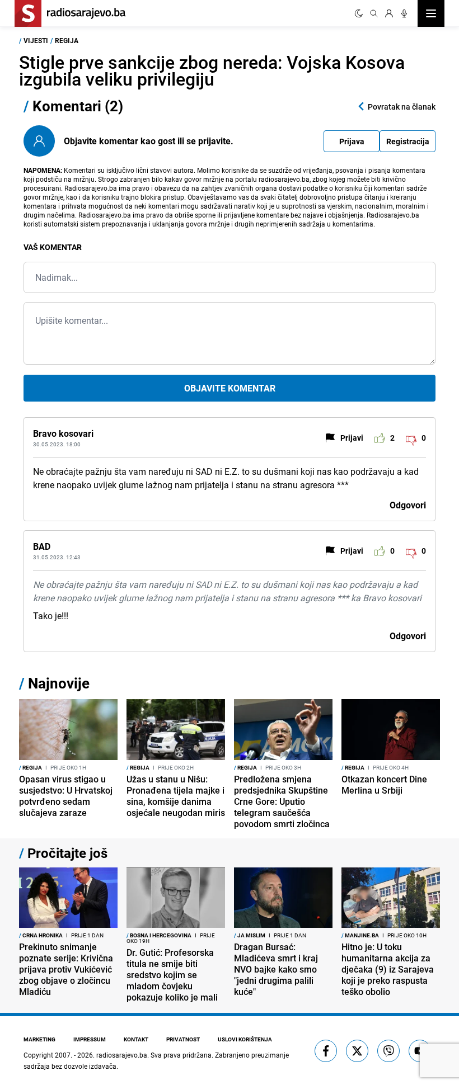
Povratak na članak (401, 106)
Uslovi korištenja (245, 1039)
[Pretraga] (374, 13)
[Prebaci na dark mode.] (359, 13)
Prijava (351, 141)
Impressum (89, 1039)
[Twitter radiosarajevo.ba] (357, 1051)
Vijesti (36, 40)
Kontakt (136, 1039)
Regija (66, 40)
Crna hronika (41, 935)
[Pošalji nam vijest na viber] (388, 1051)
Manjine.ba (360, 935)
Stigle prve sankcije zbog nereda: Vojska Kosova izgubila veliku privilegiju (212, 70)
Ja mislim (249, 935)
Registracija (407, 141)
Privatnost (183, 1039)
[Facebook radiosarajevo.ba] (326, 1051)
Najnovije (59, 683)
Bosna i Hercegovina (159, 935)
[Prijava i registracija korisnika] (389, 13)
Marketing (39, 1039)
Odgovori (408, 505)
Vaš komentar (53, 247)
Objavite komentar (229, 388)
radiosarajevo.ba (121, 1054)
